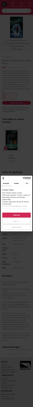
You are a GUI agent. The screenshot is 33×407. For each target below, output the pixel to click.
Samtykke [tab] (6, 183)
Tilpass (15, 221)
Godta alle (16, 215)
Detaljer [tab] (16, 183)
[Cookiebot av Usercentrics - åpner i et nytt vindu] (23, 178)
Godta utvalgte (16, 227)
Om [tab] (27, 183)
